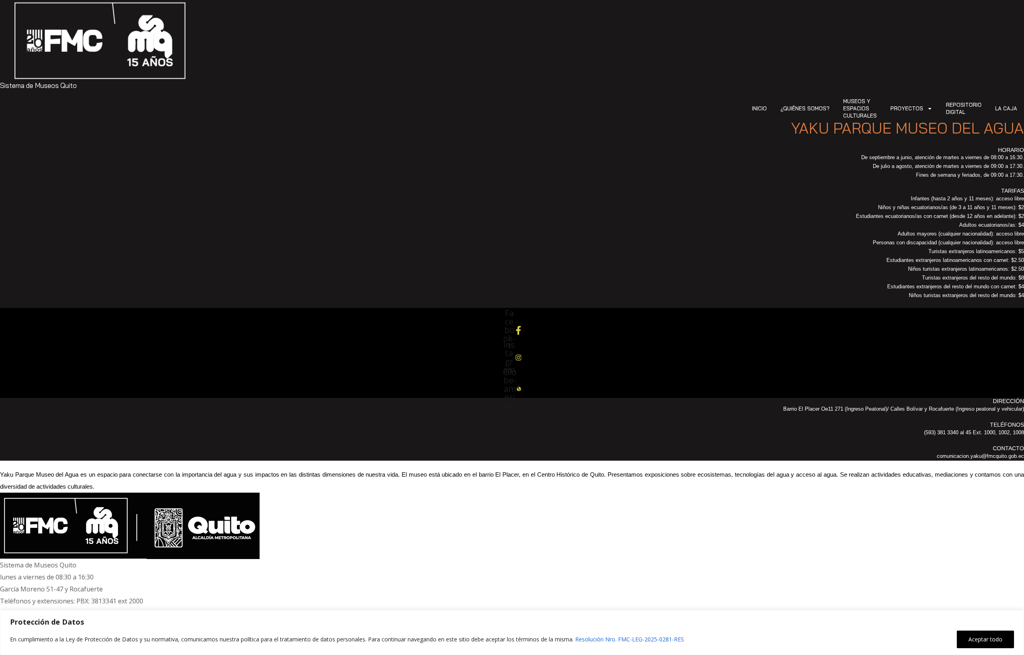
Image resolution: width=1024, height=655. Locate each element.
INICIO (759, 108)
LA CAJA (1006, 108)
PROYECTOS (906, 108)
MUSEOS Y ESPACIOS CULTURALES (860, 108)
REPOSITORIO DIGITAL (964, 108)
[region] (512, 632)
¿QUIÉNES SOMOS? (805, 108)
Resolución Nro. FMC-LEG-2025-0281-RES (629, 639)
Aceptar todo (985, 639)
